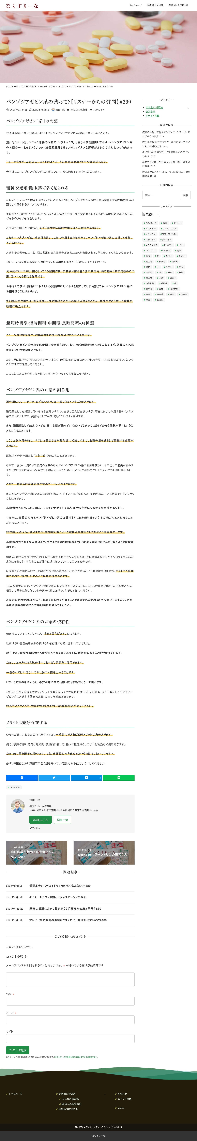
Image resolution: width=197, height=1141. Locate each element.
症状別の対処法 (154, 107)
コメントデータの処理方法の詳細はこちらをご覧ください (75, 1057)
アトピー (177, 223)
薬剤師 (149, 288)
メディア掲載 (153, 115)
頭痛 (148, 294)
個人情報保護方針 (83, 1127)
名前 (10, 994)
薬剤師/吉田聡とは (69, 1109)
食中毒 (184, 294)
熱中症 (169, 266)
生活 (181, 266)
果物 (148, 266)
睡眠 (170, 272)
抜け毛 (162, 261)
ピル (181, 244)
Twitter (36, 828)
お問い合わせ (115, 1127)
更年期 (175, 261)
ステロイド (99, 109)
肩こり (173, 277)
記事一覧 (62, 820)
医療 (148, 255)
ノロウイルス (151, 244)
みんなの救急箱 (79, 109)
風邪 (172, 294)
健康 (179, 250)
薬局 (161, 288)
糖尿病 (149, 277)
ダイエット (166, 239)
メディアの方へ (100, 1127)
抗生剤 (149, 261)
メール (11, 1012)
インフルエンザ (169, 228)
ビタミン (168, 244)
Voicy (121, 1108)
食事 (148, 299)
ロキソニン (151, 250)
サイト (9, 1031)
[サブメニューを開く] (188, 107)
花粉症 (164, 283)
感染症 (182, 255)
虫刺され (174, 288)
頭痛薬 (160, 294)
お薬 (165, 223)
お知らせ (150, 111)
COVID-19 (151, 223)
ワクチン (166, 250)
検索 (185, 195)
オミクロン (151, 233)
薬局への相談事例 (71, 1104)
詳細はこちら (40, 820)
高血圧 (160, 299)
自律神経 (150, 283)
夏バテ (169, 255)
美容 (161, 277)
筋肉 (181, 272)
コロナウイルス (169, 233)
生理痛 (149, 272)
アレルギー (151, 228)
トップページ (15, 1094)
